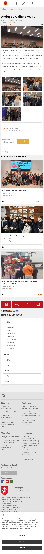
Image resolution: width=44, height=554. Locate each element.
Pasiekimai (5, 415)
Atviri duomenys (28, 459)
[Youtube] (7, 481)
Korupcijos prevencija (29, 452)
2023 (8, 365)
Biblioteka (26, 425)
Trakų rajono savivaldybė (22, 490)
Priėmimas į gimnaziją (8, 427)
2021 (8, 376)
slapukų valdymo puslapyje (22, 528)
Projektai (4, 445)
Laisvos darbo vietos (29, 438)
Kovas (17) (10, 343)
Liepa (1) (10, 331)
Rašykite (5, 473)
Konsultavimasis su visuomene (32, 443)
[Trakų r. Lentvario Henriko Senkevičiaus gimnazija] (5, 3)
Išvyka (20, 9)
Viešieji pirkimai (6, 447)
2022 (8, 371)
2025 (8, 355)
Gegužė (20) (11, 337)
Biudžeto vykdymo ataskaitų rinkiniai (10, 437)
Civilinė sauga (27, 454)
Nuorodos (26, 436)
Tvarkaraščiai (10, 396)
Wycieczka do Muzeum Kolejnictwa (14, 190)
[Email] (11, 481)
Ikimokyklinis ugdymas (30, 406)
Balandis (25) (11, 340)
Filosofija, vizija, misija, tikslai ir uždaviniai (11, 412)
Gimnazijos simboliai (8, 417)
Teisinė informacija (28, 457)
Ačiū (22, 141)
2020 (8, 381)
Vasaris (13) (11, 346)
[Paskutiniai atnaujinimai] (23, 3)
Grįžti (7, 152)
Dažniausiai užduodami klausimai (30, 446)
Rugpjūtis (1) (11, 328)
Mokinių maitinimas (29, 420)
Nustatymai (22, 536)
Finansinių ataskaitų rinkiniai (10, 440)
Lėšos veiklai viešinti (8, 443)
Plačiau (36, 201)
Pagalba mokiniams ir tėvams (31, 415)
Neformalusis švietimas (30, 413)
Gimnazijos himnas (8, 420)
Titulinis (3, 9)
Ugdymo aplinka (7, 408)
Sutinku (22, 548)
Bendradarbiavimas (8, 424)
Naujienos (12, 9)
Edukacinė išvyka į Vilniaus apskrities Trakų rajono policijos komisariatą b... (20, 282)
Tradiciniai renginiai (8, 422)
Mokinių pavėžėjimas (29, 418)
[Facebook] (2, 481)
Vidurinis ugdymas (28, 411)
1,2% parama (6, 450)
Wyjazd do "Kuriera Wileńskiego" (13, 236)
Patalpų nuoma (27, 422)
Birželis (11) (11, 334)
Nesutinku (22, 542)
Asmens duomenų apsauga (31, 441)
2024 (8, 360)
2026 (8, 322)
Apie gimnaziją (6, 406)
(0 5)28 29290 (7, 503)
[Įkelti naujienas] (15, 3)
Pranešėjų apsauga (28, 450)
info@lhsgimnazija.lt (10, 505)
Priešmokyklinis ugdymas (30, 408)
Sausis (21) (10, 349)
